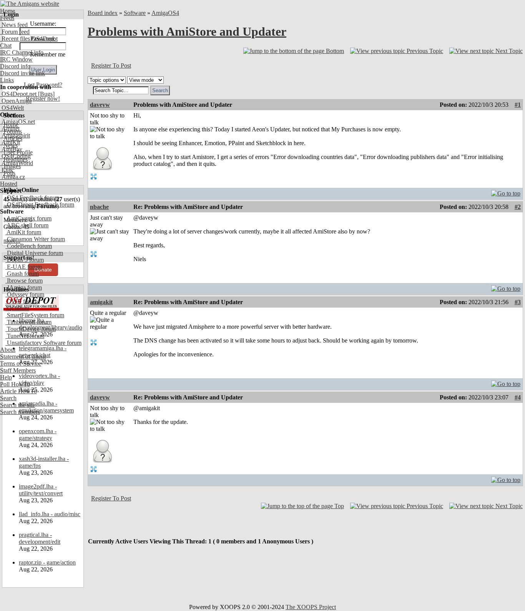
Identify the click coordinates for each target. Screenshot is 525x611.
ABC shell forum (26, 225)
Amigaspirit (15, 135)
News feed (14, 25)
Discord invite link (22, 73)
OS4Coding (15, 156)
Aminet (10, 128)
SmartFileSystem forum (34, 315)
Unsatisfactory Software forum (43, 342)
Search (8, 398)
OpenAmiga (16, 101)
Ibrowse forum (24, 280)
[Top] (505, 191)
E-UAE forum (23, 266)
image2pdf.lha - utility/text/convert (41, 490)
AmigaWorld (16, 163)
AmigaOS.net (17, 121)
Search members (20, 412)
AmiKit (10, 142)
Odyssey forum (24, 294)
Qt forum (17, 308)
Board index (103, 13)
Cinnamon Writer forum (35, 239)
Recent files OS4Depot (29, 38)
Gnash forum (22, 273)
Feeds (7, 18)
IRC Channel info (21, 52)
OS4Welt (12, 107)
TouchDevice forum (30, 329)
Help (6, 377)
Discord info (15, 66)
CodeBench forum (28, 246)
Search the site (17, 405)
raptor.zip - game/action (47, 562)
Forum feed (15, 31)
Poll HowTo (15, 384)
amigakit (101, 302)
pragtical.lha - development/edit (39, 538)
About (7, 349)
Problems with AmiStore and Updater (187, 31)
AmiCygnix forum (28, 218)
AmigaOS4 (165, 13)
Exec (7, 170)
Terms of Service (20, 363)
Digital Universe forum (34, 253)
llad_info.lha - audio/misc (49, 514)
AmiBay (11, 149)
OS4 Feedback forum (32, 197)
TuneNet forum (24, 336)
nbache (99, 207)
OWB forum (21, 301)
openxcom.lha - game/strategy (37, 434)
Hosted (8, 183)
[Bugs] (46, 94)
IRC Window (16, 59)
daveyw (100, 104)
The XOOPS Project (311, 607)
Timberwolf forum (28, 322)
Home (7, 11)
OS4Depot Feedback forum (39, 204)
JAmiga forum (23, 287)
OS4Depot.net (18, 94)
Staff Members (18, 370)
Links (7, 80)
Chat (6, 45)
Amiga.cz (12, 177)
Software (135, 13)
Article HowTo (18, 391)
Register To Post (111, 65)
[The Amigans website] (29, 3)
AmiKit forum (23, 232)
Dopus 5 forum (24, 260)
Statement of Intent (23, 356)
